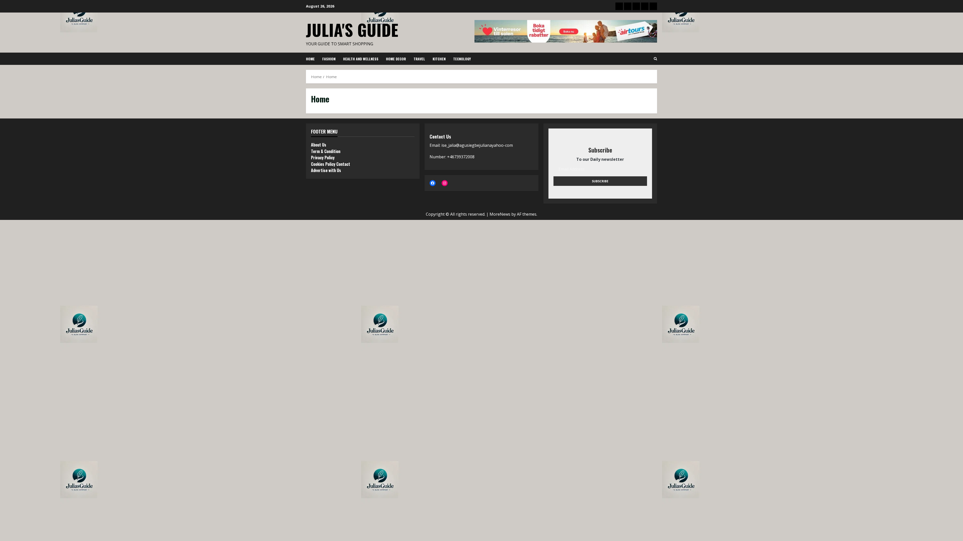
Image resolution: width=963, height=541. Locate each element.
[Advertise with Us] (653, 6)
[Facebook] (433, 183)
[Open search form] (655, 59)
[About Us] (619, 6)
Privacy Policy (323, 158)
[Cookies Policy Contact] (645, 6)
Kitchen (439, 58)
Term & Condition (325, 151)
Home (310, 58)
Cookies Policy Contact (330, 164)
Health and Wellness (360, 58)
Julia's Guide (352, 29)
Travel (419, 58)
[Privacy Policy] (636, 6)
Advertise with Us (326, 170)
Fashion (329, 58)
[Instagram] (445, 183)
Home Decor (396, 58)
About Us (318, 145)
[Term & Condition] (627, 6)
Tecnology (462, 58)
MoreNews (500, 214)
